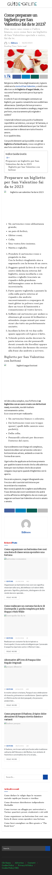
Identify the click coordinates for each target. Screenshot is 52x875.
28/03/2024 (19, 746)
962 (27, 581)
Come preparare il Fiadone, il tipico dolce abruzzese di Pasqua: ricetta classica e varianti (25, 716)
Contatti (31, 863)
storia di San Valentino (25, 86)
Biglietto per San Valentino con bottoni (24, 168)
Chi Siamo (6, 863)
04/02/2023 (27, 43)
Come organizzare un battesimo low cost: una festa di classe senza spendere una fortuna (25, 552)
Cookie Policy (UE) (10, 868)
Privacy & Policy (25, 865)
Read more (12, 597)
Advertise (19, 863)
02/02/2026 (19, 638)
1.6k (27, 689)
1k (27, 638)
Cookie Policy (8, 865)
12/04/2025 (19, 689)
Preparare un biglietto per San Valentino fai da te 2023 (22, 162)
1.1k (27, 746)
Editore (14, 43)
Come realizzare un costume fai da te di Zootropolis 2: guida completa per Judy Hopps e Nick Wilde (24, 609)
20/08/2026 (19, 581)
